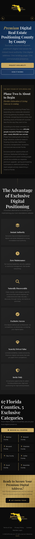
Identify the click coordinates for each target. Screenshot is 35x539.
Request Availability (17, 65)
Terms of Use (7, 527)
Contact (29, 527)
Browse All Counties (18, 430)
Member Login (17, 530)
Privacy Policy (19, 527)
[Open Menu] (32, 18)
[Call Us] (2, 18)
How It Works (17, 72)
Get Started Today (18, 500)
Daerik (17, 536)
